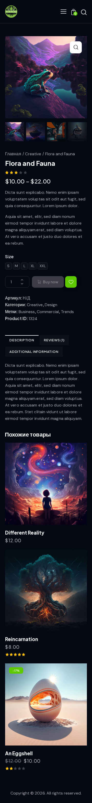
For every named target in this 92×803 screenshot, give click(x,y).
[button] (76, 47)
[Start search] (83, 12)
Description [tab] (21, 340)
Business (27, 311)
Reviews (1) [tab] (54, 340)
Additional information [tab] (34, 352)
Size (9, 256)
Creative (33, 154)
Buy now (50, 281)
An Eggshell (19, 753)
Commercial (48, 311)
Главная (13, 154)
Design (51, 304)
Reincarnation (21, 639)
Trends (67, 311)
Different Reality (24, 532)
